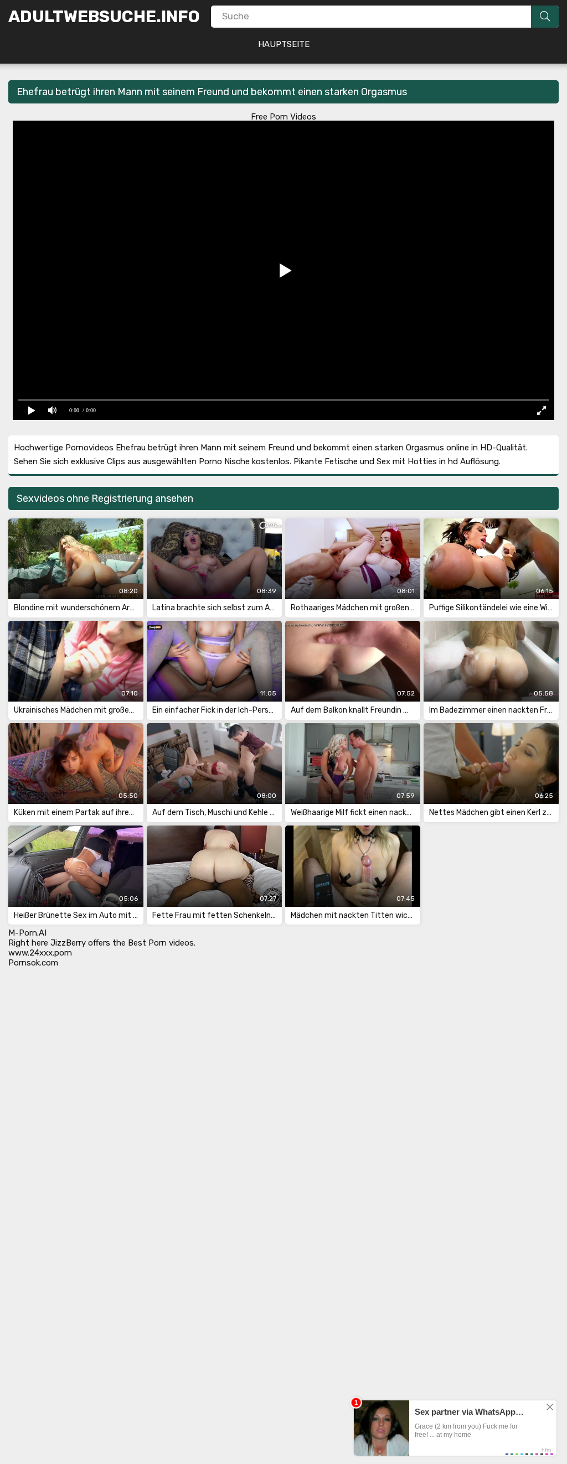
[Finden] (545, 17)
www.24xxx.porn (40, 953)
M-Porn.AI (27, 933)
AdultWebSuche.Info (104, 17)
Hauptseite (284, 44)
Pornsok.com (33, 963)
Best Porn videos (161, 943)
